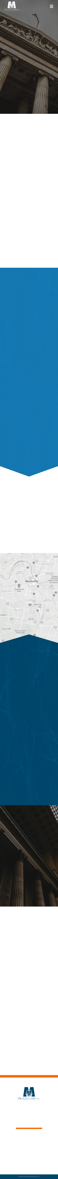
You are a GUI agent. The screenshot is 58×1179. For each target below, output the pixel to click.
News (29, 1146)
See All (29, 456)
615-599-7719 (23, 538)
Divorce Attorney (29, 1158)
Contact (29, 1148)
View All (29, 1070)
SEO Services (37, 1176)
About (29, 1143)
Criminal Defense (29, 1153)
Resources (29, 1161)
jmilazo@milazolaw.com (25, 1110)
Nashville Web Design (29, 1176)
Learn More (27, 799)
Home (29, 1140)
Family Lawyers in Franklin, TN (29, 1156)
